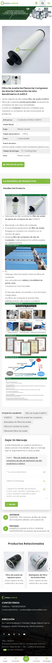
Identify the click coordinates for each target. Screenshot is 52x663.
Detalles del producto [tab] (14, 188)
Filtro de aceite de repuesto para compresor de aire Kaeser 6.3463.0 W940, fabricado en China (14, 576)
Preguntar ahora (14, 164)
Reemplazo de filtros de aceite (17, 422)
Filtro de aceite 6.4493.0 (35, 413)
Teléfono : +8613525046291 (14, 606)
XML (24, 647)
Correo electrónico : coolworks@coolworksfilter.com (24, 609)
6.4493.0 (7, 417)
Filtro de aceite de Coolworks (29, 417)
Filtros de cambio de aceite (16, 426)
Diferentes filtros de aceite (15, 431)
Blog (4, 641)
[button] (49, 568)
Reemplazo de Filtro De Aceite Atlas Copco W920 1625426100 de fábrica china (38, 576)
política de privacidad (36, 647)
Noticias (11, 641)
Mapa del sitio (15, 647)
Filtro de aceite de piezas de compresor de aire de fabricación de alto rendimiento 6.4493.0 (24, 460)
